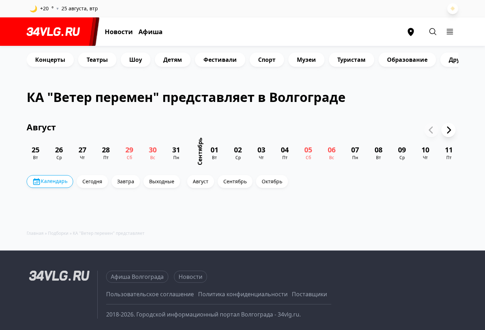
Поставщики (309, 294)
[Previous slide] (431, 130)
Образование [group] (407, 60)
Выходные (161, 181)
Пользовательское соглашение (150, 294)
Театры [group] (97, 60)
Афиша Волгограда (137, 277)
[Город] (411, 32)
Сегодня (92, 181)
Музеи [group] (306, 60)
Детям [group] (172, 60)
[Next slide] (448, 130)
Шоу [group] (135, 60)
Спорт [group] (267, 60)
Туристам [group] (351, 60)
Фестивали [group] (220, 60)
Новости (119, 31)
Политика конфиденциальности (243, 294)
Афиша (150, 31)
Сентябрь (235, 181)
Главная (35, 233)
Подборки (58, 233)
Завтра (125, 181)
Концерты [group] (50, 60)
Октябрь (272, 181)
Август (200, 181)
